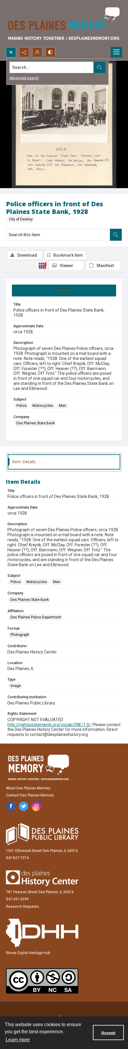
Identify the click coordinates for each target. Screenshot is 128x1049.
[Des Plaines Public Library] (42, 834)
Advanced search (24, 78)
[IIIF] (42, 265)
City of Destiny (21, 219)
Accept (108, 1032)
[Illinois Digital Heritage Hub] (42, 933)
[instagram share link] (36, 806)
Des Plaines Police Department (35, 617)
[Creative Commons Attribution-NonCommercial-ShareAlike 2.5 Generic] (42, 981)
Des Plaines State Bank (35, 423)
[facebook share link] (10, 806)
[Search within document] (116, 235)
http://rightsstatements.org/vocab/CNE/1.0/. (49, 724)
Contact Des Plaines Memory (30, 795)
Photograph (19, 635)
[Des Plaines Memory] (38, 767)
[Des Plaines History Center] (42, 878)
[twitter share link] (23, 806)
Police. (21, 406)
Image (15, 686)
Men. (63, 406)
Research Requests (22, 906)
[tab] (64, 290)
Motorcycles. (43, 406)
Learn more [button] (18, 1039)
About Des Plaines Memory (28, 788)
